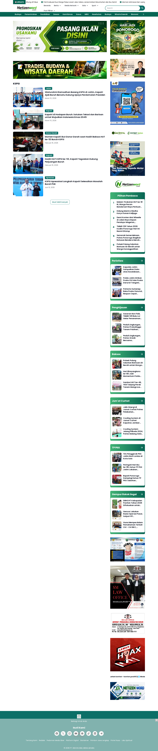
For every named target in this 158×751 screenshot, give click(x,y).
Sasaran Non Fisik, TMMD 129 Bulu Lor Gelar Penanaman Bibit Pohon (131, 316)
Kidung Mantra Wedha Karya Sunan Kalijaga (127, 212)
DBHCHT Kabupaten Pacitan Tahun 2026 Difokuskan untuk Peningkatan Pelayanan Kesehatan (132, 503)
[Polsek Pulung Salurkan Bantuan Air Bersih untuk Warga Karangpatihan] (116, 364)
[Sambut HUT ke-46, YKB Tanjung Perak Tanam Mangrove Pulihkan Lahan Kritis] (116, 385)
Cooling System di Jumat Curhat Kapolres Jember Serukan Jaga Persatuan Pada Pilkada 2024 (131, 420)
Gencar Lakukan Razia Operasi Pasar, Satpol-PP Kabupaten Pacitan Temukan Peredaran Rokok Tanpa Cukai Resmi (133, 514)
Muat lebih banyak (60, 202)
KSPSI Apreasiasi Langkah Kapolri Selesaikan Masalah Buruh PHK (74, 182)
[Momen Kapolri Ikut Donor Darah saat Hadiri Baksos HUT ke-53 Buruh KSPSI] (28, 142)
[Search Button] (142, 8)
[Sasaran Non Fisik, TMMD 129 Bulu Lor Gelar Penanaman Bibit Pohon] (116, 317)
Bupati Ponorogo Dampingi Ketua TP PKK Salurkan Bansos (132, 478)
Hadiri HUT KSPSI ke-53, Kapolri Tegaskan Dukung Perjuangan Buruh (71, 160)
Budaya (18, 14)
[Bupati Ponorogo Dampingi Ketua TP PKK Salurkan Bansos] (116, 479)
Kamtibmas (68, 14)
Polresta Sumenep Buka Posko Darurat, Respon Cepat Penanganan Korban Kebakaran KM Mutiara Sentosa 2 (133, 291)
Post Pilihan (48, 10)
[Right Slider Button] (142, 14)
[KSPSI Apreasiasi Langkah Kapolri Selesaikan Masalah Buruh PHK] (28, 186)
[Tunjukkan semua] (141, 260)
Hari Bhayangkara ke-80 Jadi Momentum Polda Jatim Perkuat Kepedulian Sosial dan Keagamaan (131, 373)
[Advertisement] (79, 735)
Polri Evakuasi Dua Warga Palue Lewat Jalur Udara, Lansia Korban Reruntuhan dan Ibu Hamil (55, 2)
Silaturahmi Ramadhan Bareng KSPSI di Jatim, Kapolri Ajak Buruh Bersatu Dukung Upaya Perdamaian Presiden (75, 93)
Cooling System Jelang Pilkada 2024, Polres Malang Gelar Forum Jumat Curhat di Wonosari (133, 431)
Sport (94, 5)
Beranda (47, 5)
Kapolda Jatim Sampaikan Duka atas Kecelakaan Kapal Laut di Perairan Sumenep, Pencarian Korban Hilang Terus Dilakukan (132, 269)
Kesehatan (96, 14)
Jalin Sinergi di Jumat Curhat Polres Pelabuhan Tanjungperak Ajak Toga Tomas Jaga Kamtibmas (133, 409)
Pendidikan (45, 14)
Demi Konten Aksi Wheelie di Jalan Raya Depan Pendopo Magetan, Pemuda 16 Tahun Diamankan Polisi (129, 220)
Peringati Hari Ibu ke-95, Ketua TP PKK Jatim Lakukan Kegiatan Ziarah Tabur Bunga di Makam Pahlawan (132, 467)
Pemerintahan (31, 14)
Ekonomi (134, 14)
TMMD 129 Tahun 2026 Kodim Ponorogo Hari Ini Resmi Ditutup (128, 228)
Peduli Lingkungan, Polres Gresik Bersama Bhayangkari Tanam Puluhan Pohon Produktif (132, 338)
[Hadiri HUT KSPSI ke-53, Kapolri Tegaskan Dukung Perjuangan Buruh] (28, 164)
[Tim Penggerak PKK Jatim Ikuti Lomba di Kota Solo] (116, 457)
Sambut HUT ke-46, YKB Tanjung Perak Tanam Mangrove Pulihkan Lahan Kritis (133, 384)
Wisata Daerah (121, 14)
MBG (87, 14)
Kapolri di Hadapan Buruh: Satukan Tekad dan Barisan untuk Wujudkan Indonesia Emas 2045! (74, 116)
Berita (56, 5)
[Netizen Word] (26, 8)
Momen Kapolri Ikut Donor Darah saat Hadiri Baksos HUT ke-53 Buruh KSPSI (75, 138)
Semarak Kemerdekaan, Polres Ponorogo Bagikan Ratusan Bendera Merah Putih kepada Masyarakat (129, 237)
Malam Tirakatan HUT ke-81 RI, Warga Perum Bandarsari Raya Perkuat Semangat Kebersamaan (130, 204)
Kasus (78, 14)
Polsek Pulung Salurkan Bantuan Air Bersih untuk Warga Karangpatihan (128, 246)
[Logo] (79, 716)
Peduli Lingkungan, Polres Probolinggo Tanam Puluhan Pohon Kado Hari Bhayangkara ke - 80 (132, 327)
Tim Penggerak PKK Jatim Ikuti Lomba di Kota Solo (132, 456)
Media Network (70, 5)
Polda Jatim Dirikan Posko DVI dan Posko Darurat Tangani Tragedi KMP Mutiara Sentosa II (133, 280)
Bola (84, 5)
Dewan (56, 14)
